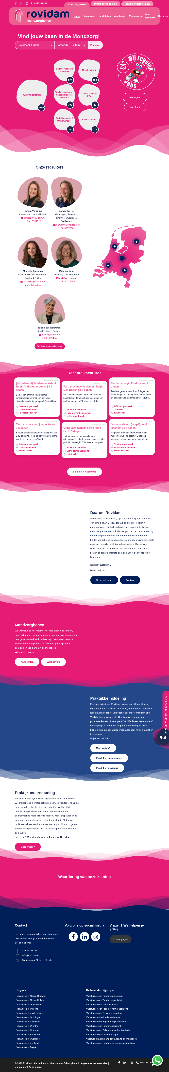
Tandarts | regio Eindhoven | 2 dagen (129, 385)
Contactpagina (120, 939)
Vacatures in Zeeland (28, 1043)
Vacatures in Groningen (29, 1017)
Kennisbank (35, 1067)
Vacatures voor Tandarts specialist (104, 1000)
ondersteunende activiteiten (132, 540)
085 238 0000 (29, 950)
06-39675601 (67, 228)
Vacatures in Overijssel (28, 1038)
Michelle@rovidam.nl (34, 281)
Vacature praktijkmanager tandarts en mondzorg (111, 1038)
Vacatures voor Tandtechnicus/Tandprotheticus (110, 1043)
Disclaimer (21, 1067)
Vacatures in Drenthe (27, 1026)
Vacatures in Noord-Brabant (31, 996)
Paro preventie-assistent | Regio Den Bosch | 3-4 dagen (83, 388)
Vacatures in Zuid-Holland (30, 1013)
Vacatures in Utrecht (27, 1008)
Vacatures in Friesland (28, 1034)
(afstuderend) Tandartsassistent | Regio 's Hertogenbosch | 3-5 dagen (36, 387)
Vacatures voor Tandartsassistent (103, 1026)
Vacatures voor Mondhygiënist (102, 1004)
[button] (135, 97)
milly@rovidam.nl (68, 278)
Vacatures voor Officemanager (102, 1034)
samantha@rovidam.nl (68, 224)
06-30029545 (67, 281)
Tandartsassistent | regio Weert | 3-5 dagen (36, 426)
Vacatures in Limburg (28, 1030)
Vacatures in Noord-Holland (31, 1000)
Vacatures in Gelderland (29, 1004)
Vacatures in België (26, 1047)
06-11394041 (50, 338)
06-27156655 (33, 285)
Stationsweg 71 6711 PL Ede (37, 960)
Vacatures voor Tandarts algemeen (104, 996)
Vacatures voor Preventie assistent (104, 1013)
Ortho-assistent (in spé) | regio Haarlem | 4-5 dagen (130, 426)
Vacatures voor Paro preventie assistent (107, 1008)
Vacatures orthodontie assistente (103, 1017)
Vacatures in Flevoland (28, 1021)
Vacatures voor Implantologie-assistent (106, 1021)
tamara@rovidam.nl (34, 217)
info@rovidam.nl (30, 955)
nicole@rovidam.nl (51, 334)
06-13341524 (33, 221)
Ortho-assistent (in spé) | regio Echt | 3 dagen (82, 429)
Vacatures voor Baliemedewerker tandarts (108, 1030)
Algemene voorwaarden (94, 1063)
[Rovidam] (160, 748)
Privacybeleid (71, 1063)
